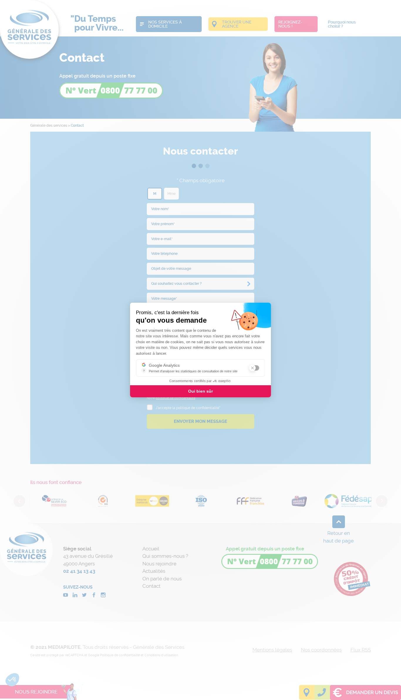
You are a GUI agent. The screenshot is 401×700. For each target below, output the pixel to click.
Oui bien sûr (200, 391)
